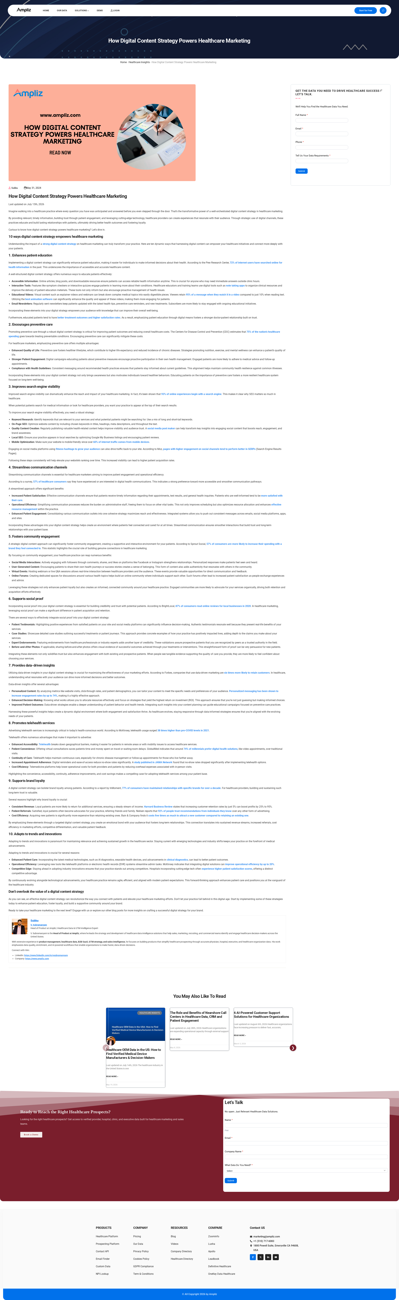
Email (299, 128)
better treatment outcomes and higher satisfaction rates (89, 317)
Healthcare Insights (139, 62)
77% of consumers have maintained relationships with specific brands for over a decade (171, 788)
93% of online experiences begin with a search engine (191, 394)
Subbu (14, 188)
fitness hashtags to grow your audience (78, 449)
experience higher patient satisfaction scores (227, 868)
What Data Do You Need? (239, 1165)
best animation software (39, 299)
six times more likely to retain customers (247, 672)
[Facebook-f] (253, 1257)
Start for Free (365, 10)
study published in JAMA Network (153, 762)
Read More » (112, 1076)
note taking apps (235, 285)
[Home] (24, 10)
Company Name (234, 1151)
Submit (301, 171)
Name (229, 1120)
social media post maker (161, 428)
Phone (300, 142)
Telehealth (45, 744)
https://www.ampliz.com (37, 958)
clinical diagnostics (177, 859)
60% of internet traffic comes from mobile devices (121, 442)
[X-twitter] (260, 1257)
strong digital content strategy (59, 243)
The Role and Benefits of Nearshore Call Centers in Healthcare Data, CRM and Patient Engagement (198, 1016)
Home (123, 62)
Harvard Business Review (158, 806)
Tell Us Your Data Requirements (313, 155)
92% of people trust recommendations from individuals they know (195, 811)
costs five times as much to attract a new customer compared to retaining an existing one (198, 815)
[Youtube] (276, 1257)
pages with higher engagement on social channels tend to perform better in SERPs (209, 449)
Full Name (302, 115)
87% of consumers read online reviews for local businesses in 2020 (213, 606)
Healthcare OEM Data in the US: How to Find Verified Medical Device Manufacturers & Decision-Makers (133, 1053)
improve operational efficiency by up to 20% (249, 864)
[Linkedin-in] (268, 1257)
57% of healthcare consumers (50, 481)
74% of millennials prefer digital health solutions (211, 748)
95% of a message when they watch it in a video (212, 294)
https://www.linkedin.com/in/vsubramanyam (46, 955)
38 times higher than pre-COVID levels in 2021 (183, 730)
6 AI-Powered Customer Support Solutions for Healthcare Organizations (261, 1015)
